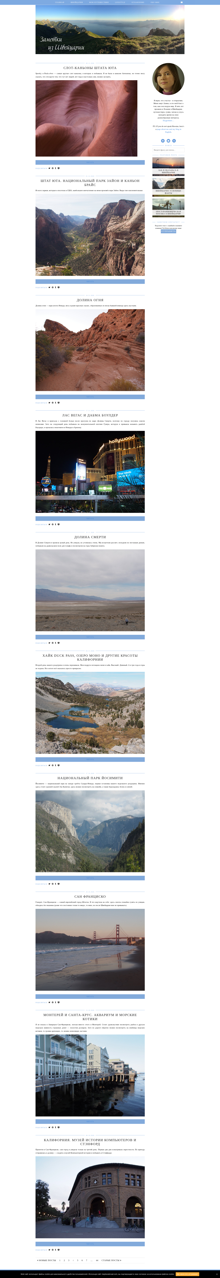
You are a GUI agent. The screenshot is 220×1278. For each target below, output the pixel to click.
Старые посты (111, 1260)
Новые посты (47, 1260)
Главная (59, 2)
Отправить (168, 231)
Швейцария (77, 2)
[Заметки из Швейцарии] (110, 27)
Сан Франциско (90, 896)
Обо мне (155, 2)
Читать (90, 162)
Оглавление (138, 2)
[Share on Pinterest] (52, 168)
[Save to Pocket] (58, 168)
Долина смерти (90, 537)
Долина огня (90, 300)
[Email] (182, 2)
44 (97, 1260)
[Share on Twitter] (49, 168)
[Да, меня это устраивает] (217, 1274)
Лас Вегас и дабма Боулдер (90, 415)
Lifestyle (120, 2)
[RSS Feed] (174, 140)
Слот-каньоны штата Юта (90, 68)
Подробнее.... (168, 120)
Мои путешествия (99, 2)
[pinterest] (163, 140)
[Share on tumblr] (55, 168)
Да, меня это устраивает (187, 1274)
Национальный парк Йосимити (90, 778)
